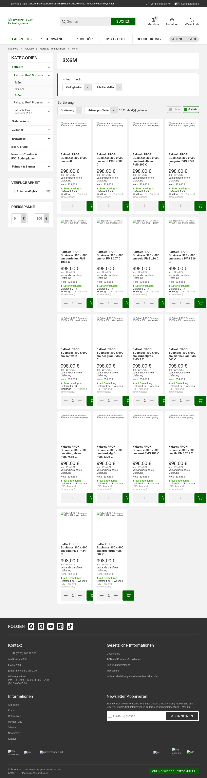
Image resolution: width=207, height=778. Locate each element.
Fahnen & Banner (23, 166)
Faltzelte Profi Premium (28, 102)
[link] (128, 84)
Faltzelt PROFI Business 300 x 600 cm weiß (74, 158)
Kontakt (12, 710)
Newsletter (14, 733)
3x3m (18, 82)
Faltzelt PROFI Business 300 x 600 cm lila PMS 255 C (182, 450)
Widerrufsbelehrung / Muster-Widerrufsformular (132, 676)
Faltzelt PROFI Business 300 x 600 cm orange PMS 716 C (182, 257)
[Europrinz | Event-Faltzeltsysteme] (28, 21)
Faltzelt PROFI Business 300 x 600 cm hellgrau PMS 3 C (110, 354)
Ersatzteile (19, 138)
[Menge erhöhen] (80, 205)
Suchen (123, 21)
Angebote (13, 704)
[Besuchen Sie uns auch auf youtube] (50, 626)
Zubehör (17, 129)
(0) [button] (161, 3)
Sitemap (12, 727)
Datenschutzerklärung (163, 703)
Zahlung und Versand (118, 665)
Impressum (113, 670)
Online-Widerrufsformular (173, 771)
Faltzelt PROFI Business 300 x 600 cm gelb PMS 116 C (146, 255)
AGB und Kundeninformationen (124, 659)
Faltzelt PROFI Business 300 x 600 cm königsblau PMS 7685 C (74, 451)
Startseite (13, 48)
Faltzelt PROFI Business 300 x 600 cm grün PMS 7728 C (182, 159)
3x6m (75, 48)
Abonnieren (182, 716)
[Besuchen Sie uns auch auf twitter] (41, 626)
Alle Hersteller (105, 87)
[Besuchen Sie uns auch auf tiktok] (70, 626)
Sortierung (67, 110)
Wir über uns (15, 721)
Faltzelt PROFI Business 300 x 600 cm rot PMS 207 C (110, 255)
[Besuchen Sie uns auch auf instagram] (60, 626)
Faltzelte (29, 48)
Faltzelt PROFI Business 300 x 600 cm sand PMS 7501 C (110, 159)
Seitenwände (20, 121)
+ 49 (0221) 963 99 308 (23, 653)
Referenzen (14, 716)
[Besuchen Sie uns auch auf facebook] (31, 626)
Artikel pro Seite (98, 110)
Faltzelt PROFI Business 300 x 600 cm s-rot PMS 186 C (146, 450)
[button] (174, 109)
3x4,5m (19, 89)
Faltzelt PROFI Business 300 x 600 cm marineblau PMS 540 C (182, 354)
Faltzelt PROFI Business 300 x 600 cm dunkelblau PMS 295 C (146, 159)
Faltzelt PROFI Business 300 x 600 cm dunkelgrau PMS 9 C (146, 354)
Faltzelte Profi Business (52, 48)
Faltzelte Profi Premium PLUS (23, 111)
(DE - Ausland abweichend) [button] (74, 195)
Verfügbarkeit (74, 87)
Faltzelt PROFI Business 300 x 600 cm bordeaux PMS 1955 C (74, 257)
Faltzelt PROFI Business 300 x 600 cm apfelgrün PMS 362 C (110, 549)
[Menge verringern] (66, 205)
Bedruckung (19, 146)
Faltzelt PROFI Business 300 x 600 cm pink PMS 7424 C (74, 549)
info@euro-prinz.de (26, 670)
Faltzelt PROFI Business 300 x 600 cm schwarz (74, 353)
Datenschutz (113, 653)
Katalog (12, 738)
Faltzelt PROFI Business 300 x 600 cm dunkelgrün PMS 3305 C (110, 451)
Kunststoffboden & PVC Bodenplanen (24, 156)
